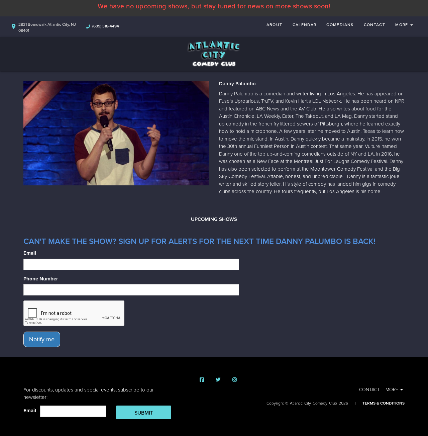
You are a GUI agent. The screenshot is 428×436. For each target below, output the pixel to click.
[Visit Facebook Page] (202, 380)
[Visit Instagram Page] (234, 380)
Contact (375, 24)
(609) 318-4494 (105, 26)
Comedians (339, 24)
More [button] (402, 24)
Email (29, 253)
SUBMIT (143, 413)
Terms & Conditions (383, 403)
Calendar (305, 24)
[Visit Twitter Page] (218, 380)
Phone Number (40, 279)
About (274, 24)
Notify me (42, 339)
